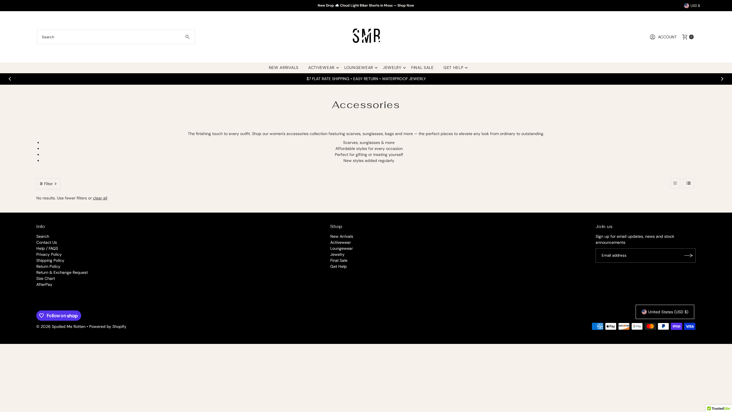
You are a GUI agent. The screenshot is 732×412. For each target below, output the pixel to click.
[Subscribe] (688, 255)
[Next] (721, 79)
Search (42, 236)
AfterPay (44, 284)
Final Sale (422, 67)
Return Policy (48, 266)
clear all (100, 198)
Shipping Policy (50, 260)
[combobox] (116, 37)
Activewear (321, 67)
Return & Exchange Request (62, 272)
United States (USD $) (668, 311)
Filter (48, 183)
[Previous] (10, 79)
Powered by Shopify (107, 326)
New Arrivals (284, 67)
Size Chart (45, 278)
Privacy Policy (49, 254)
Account (667, 36)
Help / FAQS (47, 248)
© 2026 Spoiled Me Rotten (61, 326)
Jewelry (392, 67)
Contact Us (46, 242)
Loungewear (358, 67)
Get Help (453, 67)
